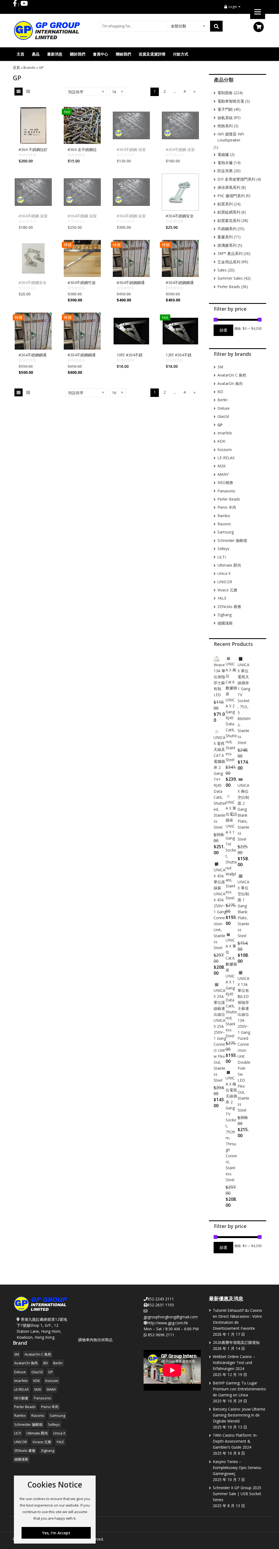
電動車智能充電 (230, 101)
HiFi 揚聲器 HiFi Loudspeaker (230, 137)
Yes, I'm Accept (56, 1532)
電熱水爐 (225, 162)
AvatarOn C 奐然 (231, 375)
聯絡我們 (123, 54)
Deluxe (223, 408)
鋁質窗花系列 (228, 220)
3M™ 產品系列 (229, 253)
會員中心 (100, 54)
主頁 (20, 54)
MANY (223, 474)
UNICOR (224, 581)
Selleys (223, 548)
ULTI (221, 557)
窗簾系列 (225, 236)
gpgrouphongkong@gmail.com (171, 1316)
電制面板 (225, 92)
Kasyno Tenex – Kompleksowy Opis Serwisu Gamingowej (237, 1467)
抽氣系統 (225, 117)
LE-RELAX (226, 457)
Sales (222, 270)
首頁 (16, 67)
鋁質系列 (225, 203)
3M (220, 366)
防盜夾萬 (225, 170)
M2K (221, 465)
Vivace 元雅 (227, 590)
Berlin (222, 399)
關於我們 (77, 54)
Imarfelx (224, 433)
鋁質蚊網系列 (228, 212)
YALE (221, 598)
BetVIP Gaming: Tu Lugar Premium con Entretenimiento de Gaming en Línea (239, 1388)
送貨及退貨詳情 (152, 54)
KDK (221, 441)
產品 (36, 54)
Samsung (225, 532)
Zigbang (224, 614)
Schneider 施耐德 (232, 540)
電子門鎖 (225, 109)
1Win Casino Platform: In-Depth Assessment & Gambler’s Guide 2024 (235, 1441)
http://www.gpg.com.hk (167, 1322)
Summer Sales (230, 278)
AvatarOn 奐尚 (230, 383)
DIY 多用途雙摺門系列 (236, 179)
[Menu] (257, 11)
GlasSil (223, 416)
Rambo (223, 515)
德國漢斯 (225, 623)
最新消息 (54, 54)
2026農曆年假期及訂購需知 (236, 1342)
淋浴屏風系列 (228, 187)
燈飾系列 (225, 125)
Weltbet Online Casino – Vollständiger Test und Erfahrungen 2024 (234, 1362)
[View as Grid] (18, 91)
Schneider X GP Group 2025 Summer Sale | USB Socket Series (237, 1493)
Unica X (224, 573)
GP (50, 1371)
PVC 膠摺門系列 (231, 195)
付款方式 (180, 54)
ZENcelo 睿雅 (229, 606)
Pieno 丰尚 (226, 507)
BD (220, 391)
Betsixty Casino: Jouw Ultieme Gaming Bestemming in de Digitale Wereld (239, 1415)
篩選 (223, 330)
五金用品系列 (228, 261)
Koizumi (224, 449)
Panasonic (226, 490)
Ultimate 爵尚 (229, 565)
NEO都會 (225, 482)
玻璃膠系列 (226, 245)
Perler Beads (228, 286)
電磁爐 (223, 154)
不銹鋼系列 (226, 228)
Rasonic (224, 523)
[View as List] (28, 91)
